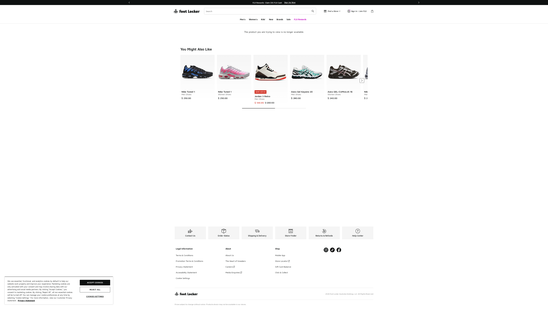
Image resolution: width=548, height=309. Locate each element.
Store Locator (281, 261)
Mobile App (280, 255)
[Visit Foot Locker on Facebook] (339, 250)
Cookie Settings (183, 278)
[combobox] (260, 11)
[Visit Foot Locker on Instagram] (326, 250)
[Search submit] (313, 11)
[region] (274, 2)
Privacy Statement (184, 267)
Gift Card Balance (283, 267)
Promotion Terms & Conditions (189, 261)
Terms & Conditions (184, 255)
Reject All (95, 289)
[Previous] (129, 2)
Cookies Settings (95, 296)
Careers (228, 267)
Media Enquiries (232, 272)
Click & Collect (281, 272)
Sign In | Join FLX (358, 11)
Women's (253, 19)
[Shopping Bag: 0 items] (372, 11)
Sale (289, 19)
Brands (280, 19)
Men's (242, 19)
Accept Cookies (95, 282)
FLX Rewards (300, 19)
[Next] (418, 2)
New (271, 19)
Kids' (263, 19)
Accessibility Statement (186, 272)
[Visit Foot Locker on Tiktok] (332, 250)
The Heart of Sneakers (235, 261)
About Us (229, 255)
